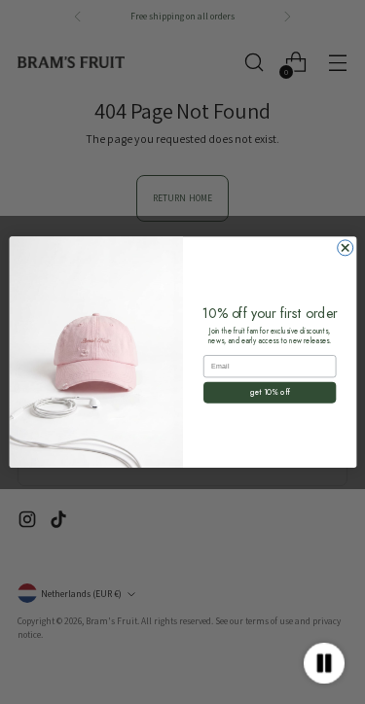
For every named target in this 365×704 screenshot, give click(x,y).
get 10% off (269, 392)
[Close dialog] (344, 248)
